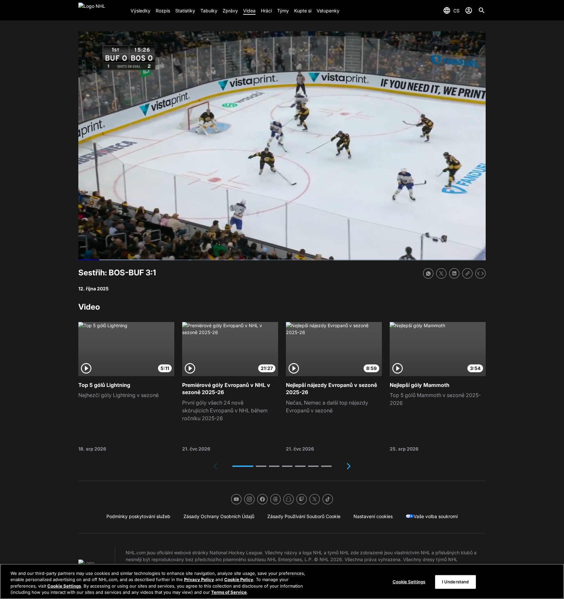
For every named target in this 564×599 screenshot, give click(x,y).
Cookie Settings (64, 586)
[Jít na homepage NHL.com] (101, 10)
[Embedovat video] (480, 273)
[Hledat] (482, 10)
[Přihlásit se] (469, 10)
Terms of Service (229, 592)
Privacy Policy (199, 579)
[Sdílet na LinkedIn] (454, 273)
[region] (282, 581)
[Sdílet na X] (441, 273)
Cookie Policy (238, 579)
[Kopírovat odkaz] (467, 273)
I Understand (455, 581)
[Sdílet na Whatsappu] (428, 273)
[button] (242, 466)
